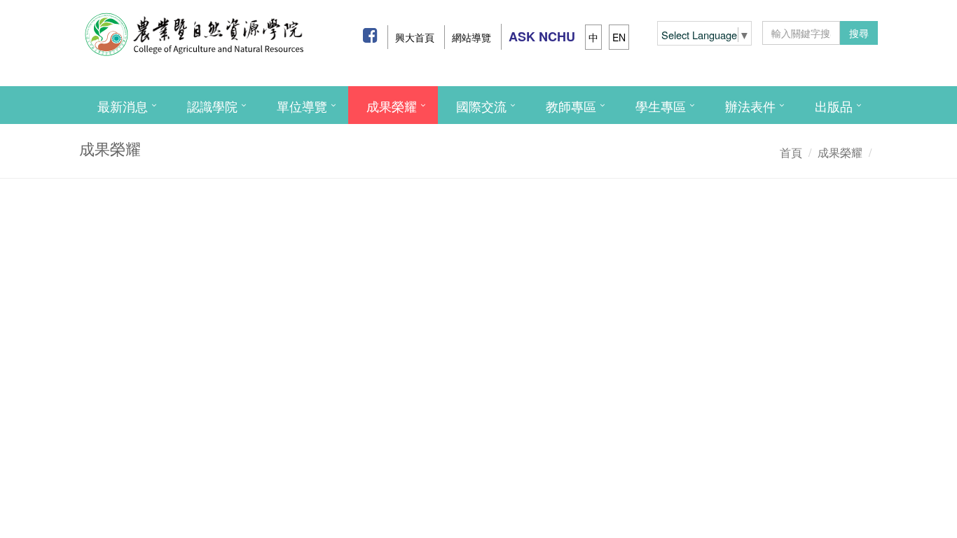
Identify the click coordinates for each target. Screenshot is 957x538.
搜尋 (859, 33)
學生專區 (660, 106)
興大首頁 (414, 37)
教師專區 (571, 106)
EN (619, 37)
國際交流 (481, 106)
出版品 (834, 106)
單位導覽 (302, 106)
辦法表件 (750, 106)
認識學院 (212, 106)
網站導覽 (471, 37)
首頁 (791, 152)
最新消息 (122, 106)
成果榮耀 (391, 106)
